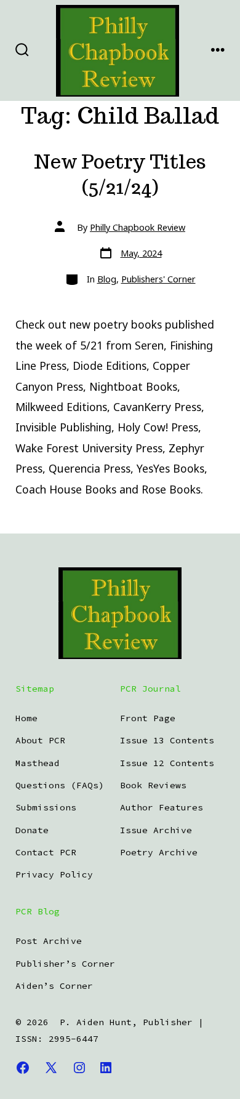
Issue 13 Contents (167, 740)
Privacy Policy (54, 874)
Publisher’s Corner (65, 963)
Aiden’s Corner (54, 985)
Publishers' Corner (158, 279)
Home (26, 718)
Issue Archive (156, 830)
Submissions (45, 807)
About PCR (40, 740)
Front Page (147, 718)
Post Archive (48, 940)
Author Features (161, 807)
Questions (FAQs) (59, 785)
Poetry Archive (159, 852)
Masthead (37, 763)
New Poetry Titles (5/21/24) (120, 174)
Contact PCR (45, 852)
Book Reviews (153, 785)
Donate (32, 830)
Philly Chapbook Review (137, 227)
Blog (106, 279)
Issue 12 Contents (167, 763)
